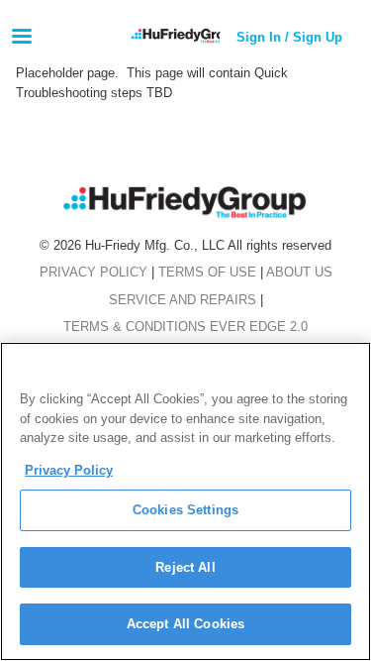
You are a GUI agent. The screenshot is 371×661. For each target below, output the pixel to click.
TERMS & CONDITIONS (134, 326)
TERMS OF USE (207, 272)
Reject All (185, 567)
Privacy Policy (69, 470)
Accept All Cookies (185, 623)
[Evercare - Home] (216, 37)
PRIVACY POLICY (93, 272)
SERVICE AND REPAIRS (182, 299)
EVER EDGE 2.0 (259, 326)
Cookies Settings (185, 509)
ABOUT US (299, 272)
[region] (185, 501)
